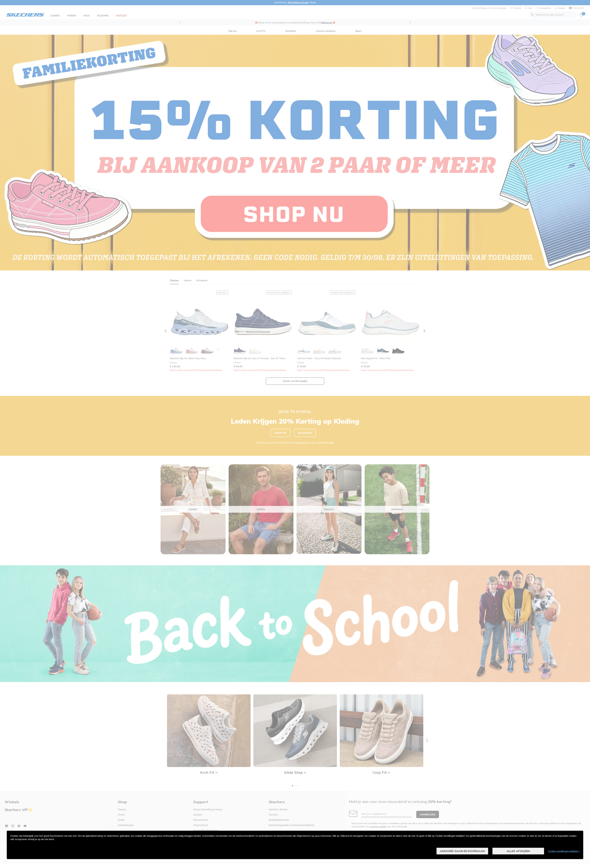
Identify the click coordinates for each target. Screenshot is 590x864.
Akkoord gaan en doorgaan (462, 851)
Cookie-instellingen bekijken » (564, 851)
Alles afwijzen (518, 851)
